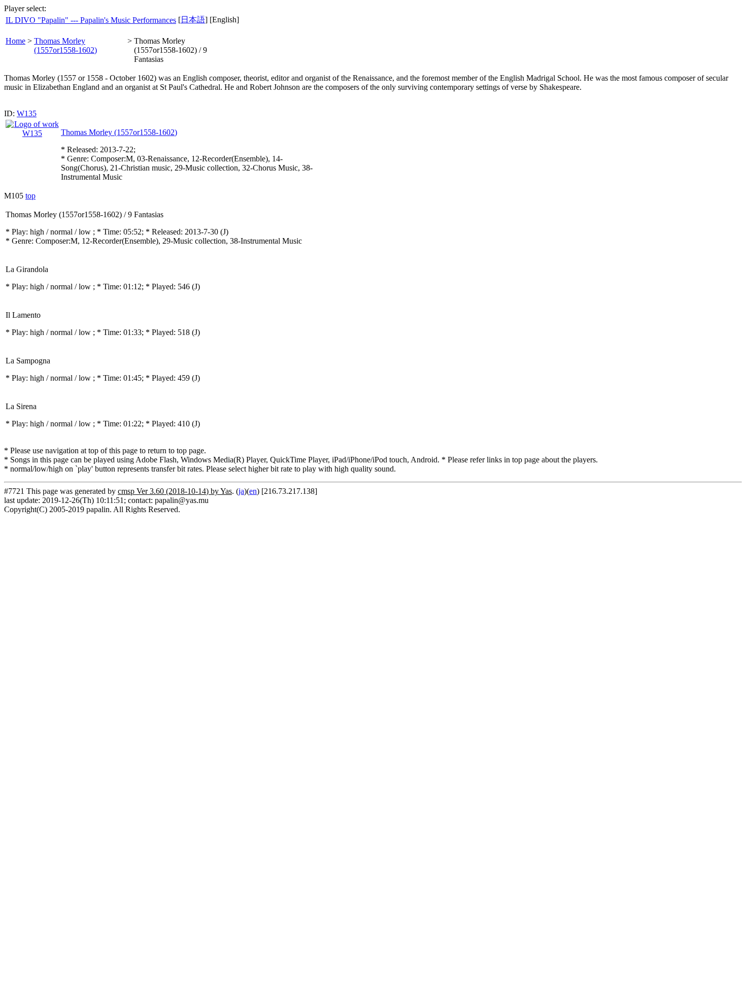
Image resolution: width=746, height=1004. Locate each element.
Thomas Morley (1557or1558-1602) (65, 45)
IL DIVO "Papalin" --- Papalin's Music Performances (91, 20)
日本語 (193, 19)
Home (15, 41)
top (30, 195)
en (253, 491)
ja (241, 491)
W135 (27, 113)
